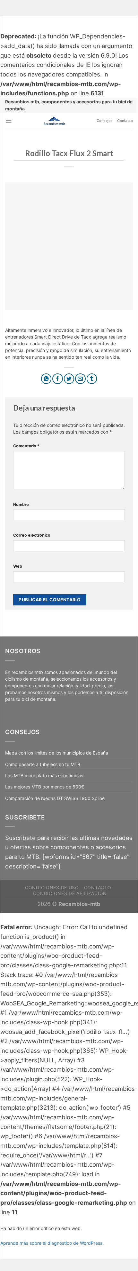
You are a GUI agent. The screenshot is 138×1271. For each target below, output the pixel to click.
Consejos (105, 120)
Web (17, 566)
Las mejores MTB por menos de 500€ (44, 786)
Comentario (26, 446)
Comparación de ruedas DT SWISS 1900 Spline (55, 798)
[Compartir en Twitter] (69, 378)
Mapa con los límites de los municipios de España (56, 752)
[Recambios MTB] (54, 121)
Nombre (21, 504)
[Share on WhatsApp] (46, 378)
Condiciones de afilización (70, 893)
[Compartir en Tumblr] (92, 378)
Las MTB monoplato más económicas (44, 775)
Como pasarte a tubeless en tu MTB (42, 764)
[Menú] (8, 120)
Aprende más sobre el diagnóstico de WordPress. (52, 1243)
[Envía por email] (80, 378)
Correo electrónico (31, 535)
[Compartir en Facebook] (57, 378)
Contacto (125, 120)
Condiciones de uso (52, 887)
